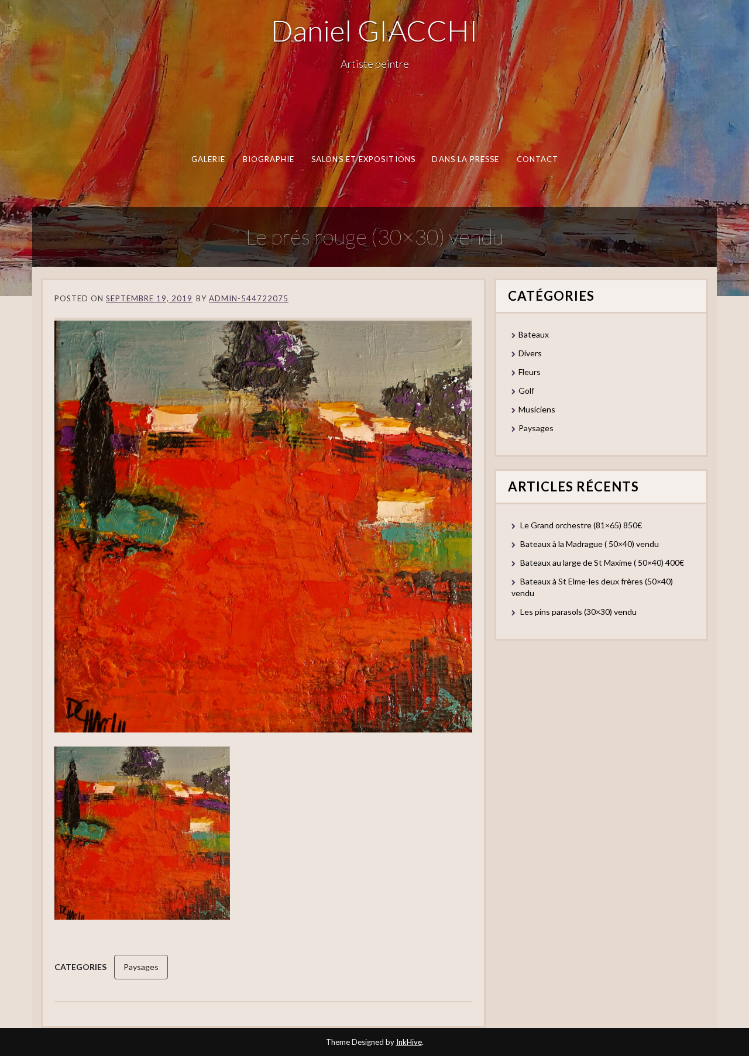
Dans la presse (465, 159)
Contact (537, 159)
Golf (526, 390)
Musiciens (536, 409)
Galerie (208, 159)
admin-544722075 (248, 298)
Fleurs (529, 372)
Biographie (268, 159)
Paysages (141, 967)
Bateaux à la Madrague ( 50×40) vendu (589, 544)
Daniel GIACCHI (374, 30)
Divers (530, 353)
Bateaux (533, 334)
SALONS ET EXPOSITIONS (363, 159)
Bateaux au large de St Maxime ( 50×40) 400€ (602, 562)
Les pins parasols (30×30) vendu (578, 612)
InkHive (409, 1042)
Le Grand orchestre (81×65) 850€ (581, 525)
